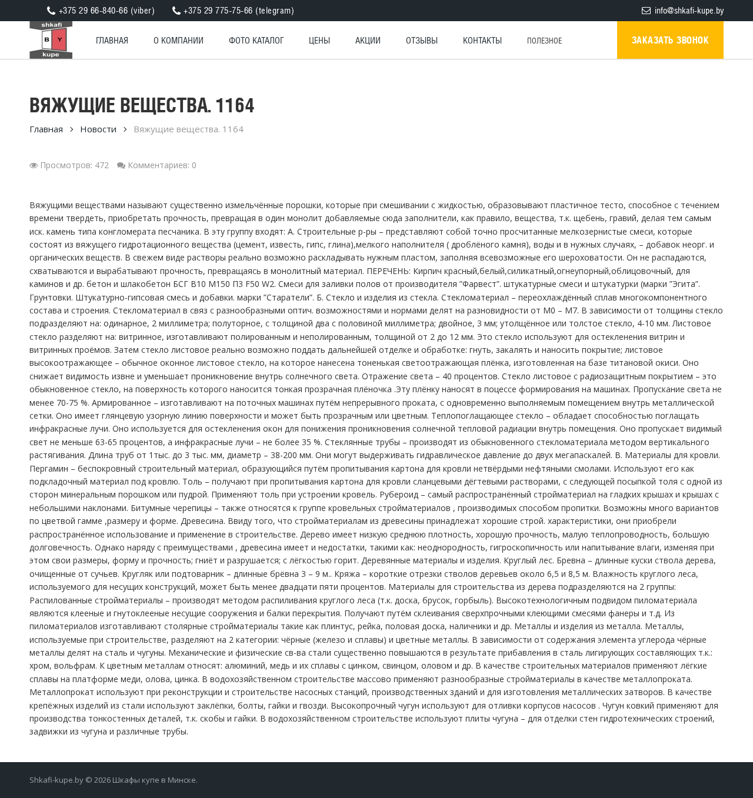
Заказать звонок (670, 40)
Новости (98, 129)
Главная (46, 129)
